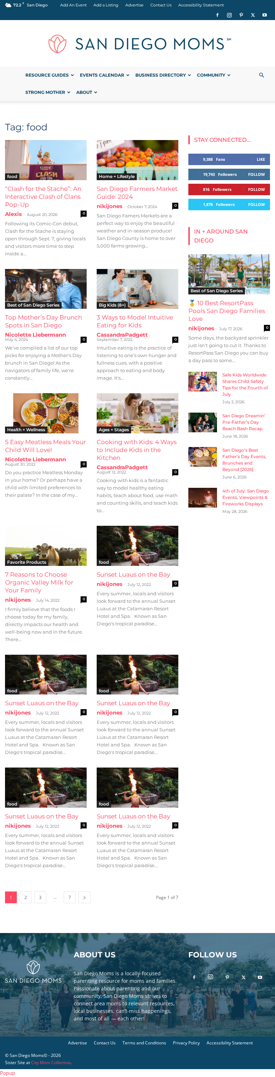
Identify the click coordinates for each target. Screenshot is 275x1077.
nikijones (109, 206)
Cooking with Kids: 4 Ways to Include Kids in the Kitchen (137, 449)
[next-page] (84, 897)
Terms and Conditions (144, 1043)
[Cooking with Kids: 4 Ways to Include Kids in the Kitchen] (137, 413)
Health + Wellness (26, 429)
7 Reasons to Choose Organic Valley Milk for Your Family (39, 582)
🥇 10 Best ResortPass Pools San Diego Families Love (226, 310)
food (12, 176)
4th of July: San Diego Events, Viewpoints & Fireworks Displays (245, 497)
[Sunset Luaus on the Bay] (137, 546)
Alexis (13, 214)
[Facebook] (217, 15)
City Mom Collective (51, 1062)
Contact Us (161, 5)
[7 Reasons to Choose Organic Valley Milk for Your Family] (46, 546)
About (84, 92)
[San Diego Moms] (137, 44)
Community (211, 75)
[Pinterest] (241, 15)
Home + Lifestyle (117, 176)
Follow (256, 174)
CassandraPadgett (122, 334)
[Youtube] (264, 15)
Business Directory (160, 75)
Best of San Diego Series (33, 305)
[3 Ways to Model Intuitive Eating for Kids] (137, 289)
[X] (252, 15)
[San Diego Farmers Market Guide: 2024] (137, 160)
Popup (7, 1073)
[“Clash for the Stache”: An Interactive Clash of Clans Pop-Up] (46, 160)
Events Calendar (102, 75)
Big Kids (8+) (112, 305)
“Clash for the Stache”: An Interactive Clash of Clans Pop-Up (43, 196)
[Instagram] (229, 15)
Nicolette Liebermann (35, 334)
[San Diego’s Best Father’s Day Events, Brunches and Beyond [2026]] (202, 457)
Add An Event (73, 5)
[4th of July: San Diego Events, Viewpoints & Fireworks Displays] (202, 498)
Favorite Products (26, 562)
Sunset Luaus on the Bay (133, 574)
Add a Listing (106, 5)
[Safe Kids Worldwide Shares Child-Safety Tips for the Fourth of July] (202, 381)
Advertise (134, 5)
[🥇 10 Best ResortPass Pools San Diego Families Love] (229, 274)
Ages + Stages (114, 429)
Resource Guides (47, 75)
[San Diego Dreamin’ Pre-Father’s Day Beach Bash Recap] (202, 422)
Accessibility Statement (201, 5)
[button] (261, 75)
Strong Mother (45, 92)
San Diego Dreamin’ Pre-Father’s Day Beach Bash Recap (243, 422)
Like (261, 159)
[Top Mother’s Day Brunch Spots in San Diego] (46, 289)
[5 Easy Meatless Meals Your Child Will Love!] (46, 413)
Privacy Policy (186, 1043)
